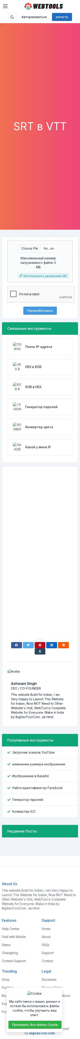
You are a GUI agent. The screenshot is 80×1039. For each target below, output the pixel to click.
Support (48, 953)
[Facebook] (16, 645)
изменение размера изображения (38, 764)
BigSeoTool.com (42, 1033)
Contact (47, 961)
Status (6, 945)
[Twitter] (28, 645)
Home (46, 929)
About (46, 937)
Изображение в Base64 (30, 776)
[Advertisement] (40, 77)
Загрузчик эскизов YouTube (33, 752)
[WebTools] (43, 6)
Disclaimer (49, 979)
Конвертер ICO (24, 811)
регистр (62, 17)
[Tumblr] (40, 651)
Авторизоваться (34, 17)
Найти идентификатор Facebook (37, 788)
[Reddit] (63, 645)
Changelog (10, 953)
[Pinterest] (40, 645)
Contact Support (14, 961)
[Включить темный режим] (12, 17)
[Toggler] (5, 6)
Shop (6, 979)
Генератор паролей (27, 799)
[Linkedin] (51, 645)
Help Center (11, 929)
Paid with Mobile (14, 937)
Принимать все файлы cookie (35, 1025)
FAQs (45, 945)
